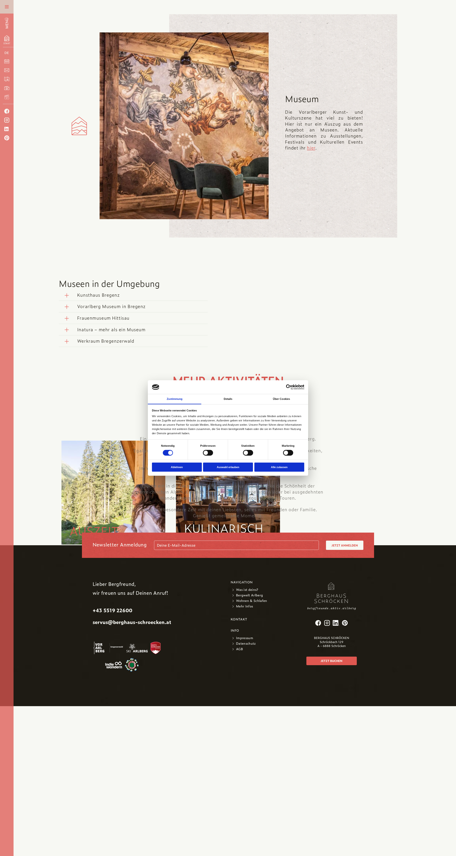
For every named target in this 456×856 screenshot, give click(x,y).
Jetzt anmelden (344, 545)
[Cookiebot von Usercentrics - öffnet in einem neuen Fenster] (288, 387)
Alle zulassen (279, 467)
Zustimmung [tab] (175, 398)
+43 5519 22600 (112, 610)
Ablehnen (177, 467)
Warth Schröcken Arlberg (156, 648)
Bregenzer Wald (117, 648)
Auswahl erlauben (228, 467)
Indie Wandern (113, 665)
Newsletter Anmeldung (120, 544)
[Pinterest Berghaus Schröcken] (6, 137)
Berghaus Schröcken (332, 592)
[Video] (6, 96)
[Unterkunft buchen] (6, 61)
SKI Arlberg (137, 648)
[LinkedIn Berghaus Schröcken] (6, 129)
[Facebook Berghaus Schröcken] (6, 111)
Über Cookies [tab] (281, 398)
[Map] (6, 79)
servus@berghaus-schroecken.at (132, 621)
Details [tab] (228, 398)
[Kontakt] (6, 70)
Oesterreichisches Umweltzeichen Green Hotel (137, 665)
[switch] (208, 453)
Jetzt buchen (331, 661)
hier (311, 148)
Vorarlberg (100, 648)
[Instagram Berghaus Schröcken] (6, 120)
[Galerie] (6, 88)
